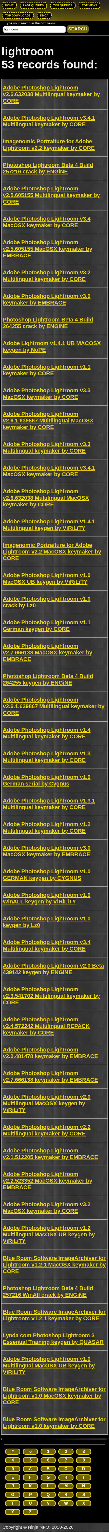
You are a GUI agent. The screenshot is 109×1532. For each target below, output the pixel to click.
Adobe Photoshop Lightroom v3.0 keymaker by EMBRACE (46, 299)
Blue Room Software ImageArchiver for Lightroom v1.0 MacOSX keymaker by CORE (54, 1395)
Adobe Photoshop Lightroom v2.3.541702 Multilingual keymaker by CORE (51, 996)
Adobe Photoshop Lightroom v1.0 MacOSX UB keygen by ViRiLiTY (46, 578)
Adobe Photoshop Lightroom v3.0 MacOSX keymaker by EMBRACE (46, 851)
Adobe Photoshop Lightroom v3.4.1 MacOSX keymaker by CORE (49, 471)
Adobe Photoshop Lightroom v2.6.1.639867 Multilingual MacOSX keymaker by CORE (48, 420)
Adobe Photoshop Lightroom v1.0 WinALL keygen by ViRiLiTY (46, 898)
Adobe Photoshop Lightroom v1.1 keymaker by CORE (46, 370)
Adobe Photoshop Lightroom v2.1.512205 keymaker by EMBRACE (50, 1153)
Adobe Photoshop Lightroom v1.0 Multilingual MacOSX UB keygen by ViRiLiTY (49, 1365)
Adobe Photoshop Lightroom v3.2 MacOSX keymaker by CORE (46, 1207)
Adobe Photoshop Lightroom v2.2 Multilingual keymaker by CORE (46, 1130)
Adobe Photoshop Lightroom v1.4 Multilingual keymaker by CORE (46, 733)
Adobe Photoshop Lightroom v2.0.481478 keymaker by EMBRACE (50, 1052)
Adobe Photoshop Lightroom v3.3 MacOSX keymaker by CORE (46, 393)
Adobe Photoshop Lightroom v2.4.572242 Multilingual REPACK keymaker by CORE (46, 1026)
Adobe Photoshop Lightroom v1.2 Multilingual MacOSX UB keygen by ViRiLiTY (49, 1234)
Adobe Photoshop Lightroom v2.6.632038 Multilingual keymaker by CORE (51, 94)
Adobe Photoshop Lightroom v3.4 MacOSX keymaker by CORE (46, 222)
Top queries (62, 5)
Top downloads (17, 15)
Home (9, 5)
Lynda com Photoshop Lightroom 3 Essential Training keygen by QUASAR (53, 1338)
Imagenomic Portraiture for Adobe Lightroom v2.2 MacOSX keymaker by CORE (52, 551)
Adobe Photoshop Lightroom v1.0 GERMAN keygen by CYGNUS (46, 874)
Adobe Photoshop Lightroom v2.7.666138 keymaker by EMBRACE (50, 1076)
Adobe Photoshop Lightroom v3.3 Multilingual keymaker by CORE (46, 447)
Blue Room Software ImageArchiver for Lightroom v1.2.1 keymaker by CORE (54, 1315)
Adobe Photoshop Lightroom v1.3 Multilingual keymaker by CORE (46, 756)
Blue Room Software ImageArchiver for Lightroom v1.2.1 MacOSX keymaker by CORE (54, 1264)
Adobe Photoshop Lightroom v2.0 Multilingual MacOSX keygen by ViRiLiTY (46, 1103)
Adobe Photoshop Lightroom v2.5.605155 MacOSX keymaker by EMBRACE (47, 249)
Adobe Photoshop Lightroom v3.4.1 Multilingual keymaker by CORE (49, 121)
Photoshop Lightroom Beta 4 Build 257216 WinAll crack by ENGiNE (48, 1291)
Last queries (33, 5)
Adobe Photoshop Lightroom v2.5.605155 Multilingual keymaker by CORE (51, 195)
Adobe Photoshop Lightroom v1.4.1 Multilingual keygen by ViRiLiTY (49, 524)
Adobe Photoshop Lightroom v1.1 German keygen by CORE (46, 625)
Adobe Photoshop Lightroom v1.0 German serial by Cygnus (46, 780)
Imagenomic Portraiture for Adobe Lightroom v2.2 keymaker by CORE (49, 144)
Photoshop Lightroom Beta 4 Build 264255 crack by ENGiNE (48, 322)
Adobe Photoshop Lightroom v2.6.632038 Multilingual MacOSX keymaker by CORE (46, 498)
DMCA (44, 15)
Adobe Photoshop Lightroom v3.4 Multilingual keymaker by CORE (46, 945)
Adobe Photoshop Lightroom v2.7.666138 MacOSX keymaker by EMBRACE (47, 652)
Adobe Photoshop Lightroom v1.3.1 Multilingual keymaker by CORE (49, 803)
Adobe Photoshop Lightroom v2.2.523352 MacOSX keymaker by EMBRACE (47, 1180)
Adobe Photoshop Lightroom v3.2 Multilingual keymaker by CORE (46, 275)
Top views (89, 5)
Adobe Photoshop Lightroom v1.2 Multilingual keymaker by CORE (46, 827)
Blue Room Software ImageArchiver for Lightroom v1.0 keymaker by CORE (54, 1422)
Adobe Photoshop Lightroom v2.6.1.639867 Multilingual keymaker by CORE (53, 706)
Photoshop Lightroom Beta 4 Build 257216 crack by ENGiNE (48, 168)
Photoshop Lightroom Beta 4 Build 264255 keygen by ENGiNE (48, 679)
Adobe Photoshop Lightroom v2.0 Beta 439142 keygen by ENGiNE (53, 969)
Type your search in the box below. (30, 23)
